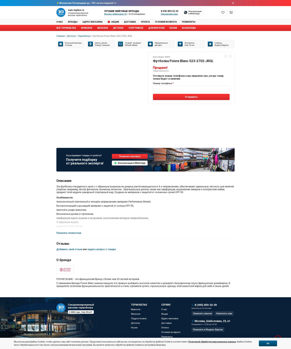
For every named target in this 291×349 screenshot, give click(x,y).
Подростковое (139, 318)
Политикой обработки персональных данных (212, 341)
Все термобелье (66, 28)
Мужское (86, 28)
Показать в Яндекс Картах (208, 329)
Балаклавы (189, 28)
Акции (115, 22)
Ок (268, 343)
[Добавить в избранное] (225, 56)
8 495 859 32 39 (169, 11)
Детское (118, 28)
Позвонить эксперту (129, 156)
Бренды (72, 22)
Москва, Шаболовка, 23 (115, 14)
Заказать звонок (202, 313)
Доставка (130, 22)
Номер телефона (162, 83)
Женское (102, 28)
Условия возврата (166, 22)
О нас (59, 22)
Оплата (145, 22)
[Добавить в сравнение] (230, 56)
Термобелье (84, 36)
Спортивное (136, 28)
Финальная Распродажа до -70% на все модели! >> (88, 3)
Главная (60, 36)
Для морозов (156, 28)
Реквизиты (188, 22)
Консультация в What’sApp (195, 12)
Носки (173, 28)
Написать (224, 313)
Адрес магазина (92, 22)
